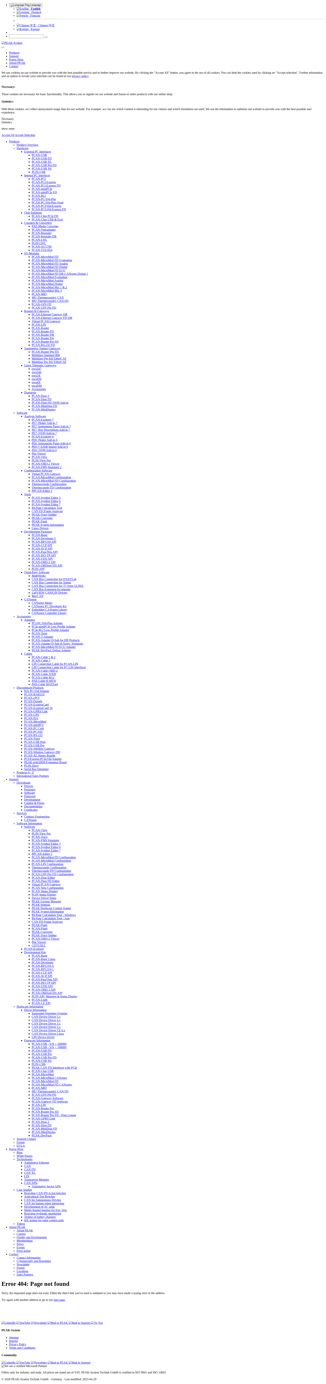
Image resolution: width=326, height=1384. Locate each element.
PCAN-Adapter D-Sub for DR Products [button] (56, 640)
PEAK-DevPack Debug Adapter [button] (51, 650)
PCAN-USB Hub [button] (34, 742)
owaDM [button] (37, 385)
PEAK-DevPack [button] (42, 1135)
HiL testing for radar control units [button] (44, 1220)
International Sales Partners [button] (33, 775)
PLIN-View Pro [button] (41, 460)
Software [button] (22, 412)
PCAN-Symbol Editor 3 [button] (46, 497)
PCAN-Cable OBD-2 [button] (45, 670)
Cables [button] (28, 653)
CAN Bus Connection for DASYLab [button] (54, 579)
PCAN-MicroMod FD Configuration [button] (54, 480)
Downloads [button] (23, 782)
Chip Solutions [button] (33, 212)
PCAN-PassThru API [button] (45, 552)
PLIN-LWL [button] (39, 243)
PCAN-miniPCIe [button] (42, 189)
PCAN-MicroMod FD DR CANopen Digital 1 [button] (60, 273)
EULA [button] (21, 1145)
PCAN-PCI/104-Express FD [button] (49, 209)
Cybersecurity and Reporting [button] (34, 1261)
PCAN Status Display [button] (45, 891)
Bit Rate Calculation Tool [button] (47, 507)
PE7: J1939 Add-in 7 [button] (44, 433)
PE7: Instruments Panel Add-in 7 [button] (51, 426)
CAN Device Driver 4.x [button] (46, 1020)
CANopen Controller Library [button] (49, 613)
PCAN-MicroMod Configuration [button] (51, 477)
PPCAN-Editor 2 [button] (42, 490)
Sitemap (14, 1337)
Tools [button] (27, 494)
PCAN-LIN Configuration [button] (47, 864)
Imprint (13, 1341)
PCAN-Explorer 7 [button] (43, 419)
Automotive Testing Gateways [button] (42, 348)
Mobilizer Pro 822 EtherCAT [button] (49, 362)
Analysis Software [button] (35, 416)
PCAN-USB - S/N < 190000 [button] (49, 1047)
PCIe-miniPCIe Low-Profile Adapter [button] (53, 626)
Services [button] (22, 813)
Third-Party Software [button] (36, 572)
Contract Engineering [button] (37, 816)
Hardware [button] (22, 148)
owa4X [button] (36, 382)
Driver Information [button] (35, 1010)
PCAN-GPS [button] (31, 714)
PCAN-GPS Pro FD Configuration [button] (53, 874)
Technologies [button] (24, 1159)
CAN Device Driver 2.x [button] (46, 1027)
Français (34, 15)
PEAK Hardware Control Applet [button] (51, 908)
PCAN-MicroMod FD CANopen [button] (52, 1084)
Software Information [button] (29, 823)
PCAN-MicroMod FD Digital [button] (49, 267)
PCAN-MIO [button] (39, 294)
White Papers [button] (24, 1155)
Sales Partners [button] (25, 1274)
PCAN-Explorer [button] (34, 948)
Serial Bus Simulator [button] (36, 769)
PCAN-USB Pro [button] (34, 745)
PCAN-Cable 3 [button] (41, 660)
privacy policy (80, 76)
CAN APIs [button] (30, 1183)
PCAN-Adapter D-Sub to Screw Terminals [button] (57, 643)
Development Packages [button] (38, 531)
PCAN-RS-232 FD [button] (43, 345)
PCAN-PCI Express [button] (44, 182)
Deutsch (35, 12)
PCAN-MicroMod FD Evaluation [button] (52, 260)
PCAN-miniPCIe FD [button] (44, 192)
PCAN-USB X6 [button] (42, 168)
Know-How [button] (16, 59)
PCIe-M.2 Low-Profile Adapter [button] (50, 630)
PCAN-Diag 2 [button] (40, 396)
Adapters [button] (29, 619)
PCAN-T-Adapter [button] (42, 636)
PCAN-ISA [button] (31, 718)
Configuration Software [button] (38, 470)
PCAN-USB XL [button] (42, 161)
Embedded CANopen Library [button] (49, 609)
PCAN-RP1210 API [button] (44, 541)
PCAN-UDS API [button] (42, 558)
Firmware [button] (30, 796)
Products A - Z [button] (25, 772)
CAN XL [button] (30, 1172)
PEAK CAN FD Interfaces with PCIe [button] (54, 1067)
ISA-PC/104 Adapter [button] (36, 691)
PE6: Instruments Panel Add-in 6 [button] (51, 443)
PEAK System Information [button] (48, 524)
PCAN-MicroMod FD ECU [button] (48, 270)
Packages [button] (29, 789)
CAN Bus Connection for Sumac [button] (51, 582)
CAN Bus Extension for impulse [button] (51, 589)
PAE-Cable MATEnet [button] (45, 684)
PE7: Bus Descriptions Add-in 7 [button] (51, 429)
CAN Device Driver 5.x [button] (46, 1016)
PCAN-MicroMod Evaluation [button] (49, 277)
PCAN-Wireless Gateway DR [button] (42, 752)
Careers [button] (21, 1233)
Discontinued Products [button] (30, 687)
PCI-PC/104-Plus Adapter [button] (47, 623)
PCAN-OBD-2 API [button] (43, 562)
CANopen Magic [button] (42, 602)
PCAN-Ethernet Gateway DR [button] (50, 314)
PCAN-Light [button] (39, 999)
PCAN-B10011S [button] (34, 694)
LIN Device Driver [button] (43, 1037)
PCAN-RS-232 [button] (33, 735)
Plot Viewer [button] (39, 453)
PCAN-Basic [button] (40, 535)
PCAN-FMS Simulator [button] (45, 840)
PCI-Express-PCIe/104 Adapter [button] (43, 759)
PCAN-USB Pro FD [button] (44, 165)
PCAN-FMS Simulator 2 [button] (47, 467)
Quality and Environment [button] (32, 1237)
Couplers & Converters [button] (38, 222)
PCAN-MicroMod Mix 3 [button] (47, 290)
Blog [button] (19, 1152)
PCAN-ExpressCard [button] (36, 704)
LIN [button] (26, 1176)
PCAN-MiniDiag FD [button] (44, 406)
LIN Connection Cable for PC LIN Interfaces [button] (59, 667)
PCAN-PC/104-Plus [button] (44, 199)
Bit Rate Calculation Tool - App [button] (51, 918)
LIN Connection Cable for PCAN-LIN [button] (55, 664)
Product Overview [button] (27, 144)
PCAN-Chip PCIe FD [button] (45, 216)
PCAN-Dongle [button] (33, 701)
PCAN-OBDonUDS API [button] (47, 565)
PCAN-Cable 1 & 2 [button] (43, 657)
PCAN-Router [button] (40, 328)
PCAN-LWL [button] (39, 239)
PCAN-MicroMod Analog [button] (47, 280)
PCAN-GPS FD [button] (41, 304)
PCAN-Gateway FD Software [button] (50, 1101)
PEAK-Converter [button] (42, 518)
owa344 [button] (36, 372)
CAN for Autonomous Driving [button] (42, 1200)
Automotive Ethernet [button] (36, 1162)
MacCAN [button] (38, 596)
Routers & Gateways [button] (36, 311)
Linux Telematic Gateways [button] (40, 365)
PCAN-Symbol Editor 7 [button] (46, 504)
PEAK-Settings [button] (41, 904)
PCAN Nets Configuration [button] (48, 887)
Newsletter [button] (23, 1264)
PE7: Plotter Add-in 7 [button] (44, 423)
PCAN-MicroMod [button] (35, 721)
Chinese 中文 (45, 25)
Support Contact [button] (26, 1138)
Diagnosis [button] (30, 392)
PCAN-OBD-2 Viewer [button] (45, 463)
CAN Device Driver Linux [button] (48, 1033)
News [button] (20, 1244)
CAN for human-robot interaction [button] (44, 1203)
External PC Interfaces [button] (37, 151)
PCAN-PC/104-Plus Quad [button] (47, 202)
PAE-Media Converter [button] (45, 226)
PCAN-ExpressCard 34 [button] (38, 708)
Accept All (8, 135)
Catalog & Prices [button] (34, 803)
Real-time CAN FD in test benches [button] (45, 1193)
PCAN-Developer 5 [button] (44, 538)
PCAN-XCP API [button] (42, 548)
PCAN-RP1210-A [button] (43, 965)
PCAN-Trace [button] (32, 738)
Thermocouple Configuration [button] (49, 484)
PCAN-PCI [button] (39, 178)
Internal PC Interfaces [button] (37, 175)
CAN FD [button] (29, 1169)
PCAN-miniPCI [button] (33, 725)
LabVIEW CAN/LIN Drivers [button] (49, 592)
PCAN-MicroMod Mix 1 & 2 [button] (49, 287)
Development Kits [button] (35, 952)
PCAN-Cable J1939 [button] (44, 674)
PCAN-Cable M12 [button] (43, 677)
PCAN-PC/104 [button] (33, 731)
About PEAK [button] (17, 62)
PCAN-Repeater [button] (42, 233)
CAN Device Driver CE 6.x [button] (48, 1030)
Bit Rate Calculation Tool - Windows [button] (54, 915)
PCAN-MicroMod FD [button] (45, 256)
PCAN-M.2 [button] (39, 195)
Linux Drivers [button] (40, 528)
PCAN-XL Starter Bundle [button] (39, 755)
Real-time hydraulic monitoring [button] (42, 1213)
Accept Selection (25, 135)
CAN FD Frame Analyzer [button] (47, 511)
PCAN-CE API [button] (41, 1003)
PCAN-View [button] (39, 457)
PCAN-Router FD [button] (43, 331)
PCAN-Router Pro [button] (43, 338)
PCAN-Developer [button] (42, 962)
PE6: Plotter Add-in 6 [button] (44, 440)
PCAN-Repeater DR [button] (44, 236)
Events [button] (21, 1247)
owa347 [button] (36, 368)
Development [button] (32, 799)
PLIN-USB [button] (38, 172)
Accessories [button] (39, 389)
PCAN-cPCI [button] (31, 697)
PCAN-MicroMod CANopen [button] (49, 1077)
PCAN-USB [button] (39, 155)
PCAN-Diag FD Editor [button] (46, 881)
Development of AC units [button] (39, 1206)
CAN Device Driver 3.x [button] (46, 1023)
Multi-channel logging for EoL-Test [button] (45, 1210)
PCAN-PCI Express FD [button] (46, 185)
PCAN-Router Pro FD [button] (45, 341)
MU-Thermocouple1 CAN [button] (48, 297)
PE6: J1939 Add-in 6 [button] (44, 450)
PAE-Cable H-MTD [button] (44, 680)
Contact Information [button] (29, 1257)
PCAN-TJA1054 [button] (42, 250)
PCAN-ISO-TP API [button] (44, 555)
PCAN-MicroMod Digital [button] (47, 284)
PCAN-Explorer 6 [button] (43, 436)
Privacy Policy (17, 1344)
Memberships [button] (25, 1240)
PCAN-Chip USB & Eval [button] (47, 219)
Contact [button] (13, 66)
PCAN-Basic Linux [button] (43, 959)
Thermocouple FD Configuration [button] (51, 487)
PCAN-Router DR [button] (43, 334)
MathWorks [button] (39, 575)
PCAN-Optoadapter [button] (44, 229)
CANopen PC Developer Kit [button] (49, 606)
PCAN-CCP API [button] (42, 545)
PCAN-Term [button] (39, 633)
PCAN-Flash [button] (39, 928)
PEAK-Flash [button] (39, 521)
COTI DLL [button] (39, 945)
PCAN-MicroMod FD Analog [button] (50, 263)
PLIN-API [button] (38, 569)
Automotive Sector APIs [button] (46, 1186)
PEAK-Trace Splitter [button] (44, 514)
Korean (34, 29)
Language (35, 5)
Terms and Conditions (22, 1347)
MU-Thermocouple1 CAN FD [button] (50, 301)
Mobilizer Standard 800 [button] (46, 355)
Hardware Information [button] (30, 1006)
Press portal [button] (23, 1250)
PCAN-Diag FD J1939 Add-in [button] (50, 402)
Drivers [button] (28, 786)
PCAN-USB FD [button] (42, 158)
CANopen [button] (30, 599)
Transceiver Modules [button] (36, 1179)
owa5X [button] (36, 375)
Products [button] (14, 52)
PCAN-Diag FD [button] (42, 399)
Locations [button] (22, 1271)
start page (59, 1299)
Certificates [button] (31, 809)
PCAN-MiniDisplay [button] (44, 409)
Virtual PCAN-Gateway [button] (46, 321)
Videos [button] (21, 1223)
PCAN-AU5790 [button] (42, 246)
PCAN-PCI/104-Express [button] (46, 206)
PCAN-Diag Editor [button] (43, 877)
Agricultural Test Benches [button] (39, 1196)
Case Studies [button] (24, 1189)
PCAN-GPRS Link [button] (36, 711)
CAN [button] (27, 1166)
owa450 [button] (36, 379)
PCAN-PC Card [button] (34, 728)
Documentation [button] (33, 806)
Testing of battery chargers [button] (40, 1217)
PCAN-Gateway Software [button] (47, 1098)
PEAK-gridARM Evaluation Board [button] (45, 762)
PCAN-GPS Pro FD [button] (44, 307)
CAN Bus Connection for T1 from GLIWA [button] (58, 585)
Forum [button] (21, 1142)
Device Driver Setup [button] (44, 898)
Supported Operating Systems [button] (49, 1013)
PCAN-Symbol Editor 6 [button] (46, 501)
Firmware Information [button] (37, 1040)
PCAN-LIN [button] (39, 324)
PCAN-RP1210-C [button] (43, 969)
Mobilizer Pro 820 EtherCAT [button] (49, 358)
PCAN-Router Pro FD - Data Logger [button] (54, 1115)
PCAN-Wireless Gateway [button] (39, 748)
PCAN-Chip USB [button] (43, 1071)
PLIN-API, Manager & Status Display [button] (54, 996)
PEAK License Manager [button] (46, 901)
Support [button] (13, 56)
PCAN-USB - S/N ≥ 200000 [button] (49, 1043)
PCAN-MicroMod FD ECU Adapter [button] (54, 647)
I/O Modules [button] (31, 253)
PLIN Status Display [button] (44, 894)
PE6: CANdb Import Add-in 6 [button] (50, 446)
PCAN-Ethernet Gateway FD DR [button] (52, 317)
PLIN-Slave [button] (31, 765)
